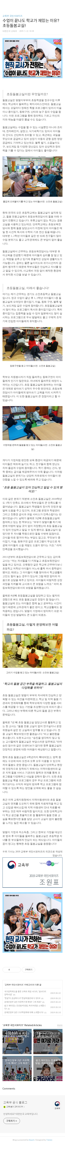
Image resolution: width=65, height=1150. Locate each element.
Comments (8, 1088)
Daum (31, 1140)
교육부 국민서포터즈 (12, 15)
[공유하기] (13, 969)
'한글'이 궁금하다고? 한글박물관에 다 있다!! (22, 998)
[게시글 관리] (17, 969)
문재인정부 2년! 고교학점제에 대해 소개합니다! (23, 1012)
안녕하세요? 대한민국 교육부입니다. (20, 1114)
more (59, 1025)
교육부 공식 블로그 (15, 1102)
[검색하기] (61, 4)
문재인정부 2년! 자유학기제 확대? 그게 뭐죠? (22, 1002)
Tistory (49, 1140)
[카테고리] (4, 4)
